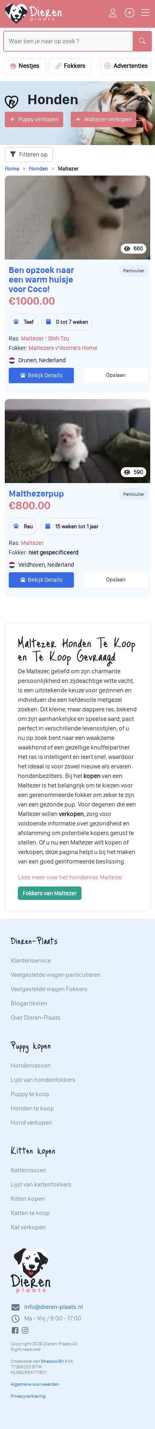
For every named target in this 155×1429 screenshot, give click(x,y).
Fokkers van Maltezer (50, 893)
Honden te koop (32, 1108)
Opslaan (116, 375)
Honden (38, 168)
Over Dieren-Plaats (35, 1017)
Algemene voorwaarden (35, 1384)
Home (12, 168)
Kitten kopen (28, 1199)
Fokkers (73, 65)
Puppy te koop (30, 1094)
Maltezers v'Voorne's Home (63, 348)
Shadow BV (52, 1361)
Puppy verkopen (38, 119)
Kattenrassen (28, 1170)
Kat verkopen (28, 1227)
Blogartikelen (29, 1003)
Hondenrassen (31, 1065)
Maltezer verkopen (108, 119)
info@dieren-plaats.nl (53, 1307)
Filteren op (33, 154)
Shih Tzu (58, 338)
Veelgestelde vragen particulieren (56, 975)
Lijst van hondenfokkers (43, 1080)
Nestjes (27, 65)
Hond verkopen (31, 1123)
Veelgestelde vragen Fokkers (49, 989)
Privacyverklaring (28, 1396)
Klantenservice (31, 960)
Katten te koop (30, 1213)
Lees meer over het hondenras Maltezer (70, 877)
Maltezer (32, 338)
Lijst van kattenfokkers (41, 1184)
